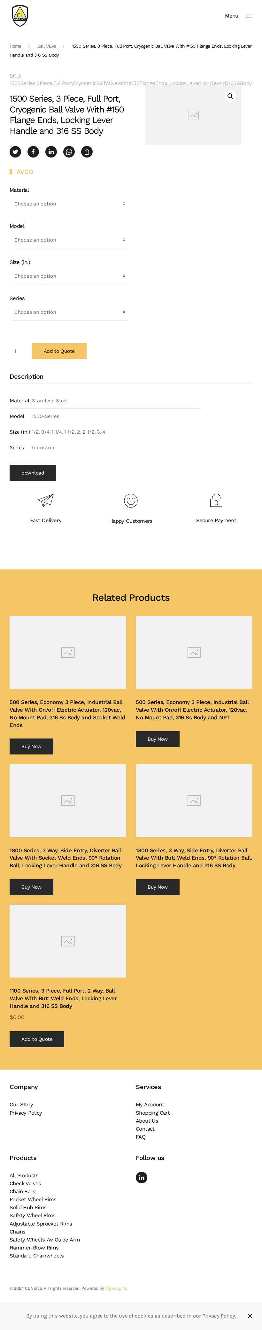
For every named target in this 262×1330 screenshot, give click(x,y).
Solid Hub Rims (28, 1207)
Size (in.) (20, 262)
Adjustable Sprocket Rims (41, 1224)
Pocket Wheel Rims (33, 1199)
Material (19, 190)
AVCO (25, 171)
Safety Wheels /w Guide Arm (45, 1240)
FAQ (140, 1137)
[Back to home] (20, 16)
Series (17, 298)
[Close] (250, 1316)
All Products (24, 1175)
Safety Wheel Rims (33, 1215)
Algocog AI (115, 1288)
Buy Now (31, 746)
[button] (238, 16)
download (32, 473)
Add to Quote (59, 351)
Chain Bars (22, 1191)
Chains (17, 1232)
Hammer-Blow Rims (34, 1248)
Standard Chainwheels (37, 1256)
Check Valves (25, 1183)
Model (17, 226)
